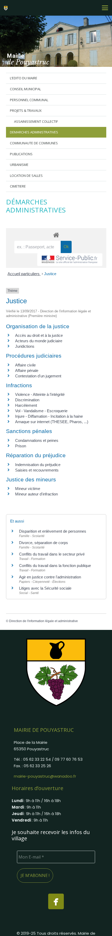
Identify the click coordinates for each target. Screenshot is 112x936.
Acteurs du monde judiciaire (38, 341)
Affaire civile (25, 365)
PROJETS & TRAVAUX (26, 110)
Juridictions (24, 346)
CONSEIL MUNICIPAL (25, 89)
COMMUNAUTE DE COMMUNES (34, 143)
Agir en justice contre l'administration (50, 577)
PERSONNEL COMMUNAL (29, 100)
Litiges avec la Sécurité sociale (45, 588)
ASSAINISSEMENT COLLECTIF (36, 121)
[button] (105, 8)
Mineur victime (27, 488)
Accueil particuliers (24, 274)
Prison (20, 446)
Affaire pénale (26, 370)
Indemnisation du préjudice (37, 464)
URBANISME (19, 164)
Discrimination (27, 400)
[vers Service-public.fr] (69, 259)
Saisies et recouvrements (37, 470)
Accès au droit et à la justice (39, 335)
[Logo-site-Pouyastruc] (6, 7)
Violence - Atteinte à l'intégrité (40, 394)
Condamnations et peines (36, 440)
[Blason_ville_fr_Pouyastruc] (56, 672)
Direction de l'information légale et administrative (43, 621)
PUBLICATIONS (21, 154)
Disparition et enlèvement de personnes (52, 531)
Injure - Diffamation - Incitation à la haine (49, 416)
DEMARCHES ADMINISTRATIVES (34, 132)
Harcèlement (26, 405)
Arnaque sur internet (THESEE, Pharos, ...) (51, 421)
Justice (50, 274)
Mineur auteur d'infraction (36, 494)
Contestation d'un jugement (38, 376)
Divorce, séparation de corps (43, 542)
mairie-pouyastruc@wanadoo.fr (45, 776)
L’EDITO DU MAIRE (23, 78)
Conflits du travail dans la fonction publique (55, 565)
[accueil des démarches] (56, 235)
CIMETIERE (18, 186)
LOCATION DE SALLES (26, 175)
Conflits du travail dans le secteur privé (52, 554)
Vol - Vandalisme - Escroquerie (41, 411)
